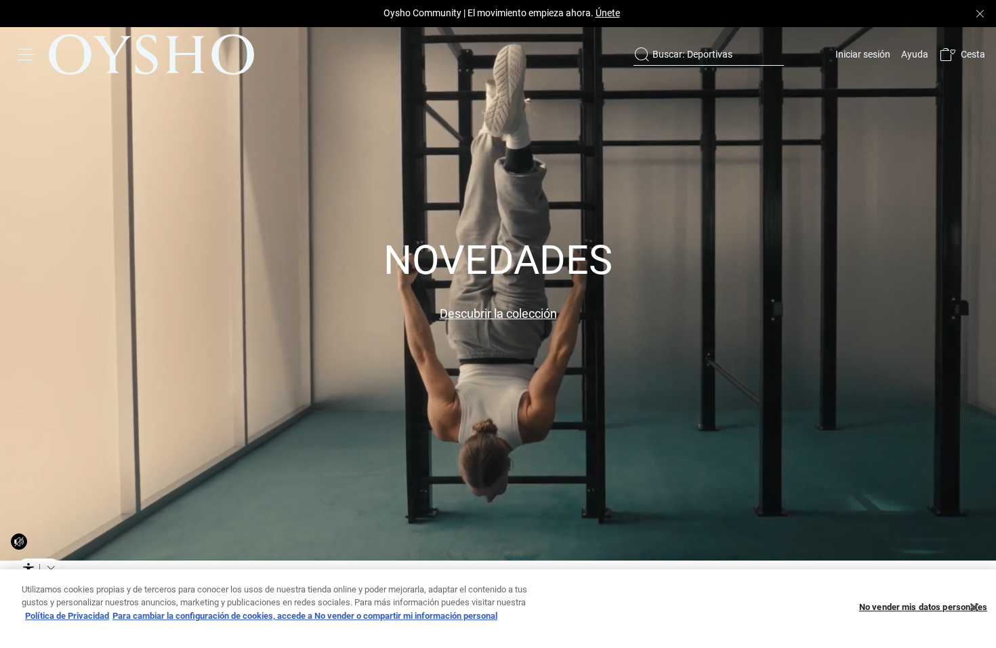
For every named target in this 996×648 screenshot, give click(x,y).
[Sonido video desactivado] (19, 541)
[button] (962, 54)
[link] (861, 54)
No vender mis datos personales (923, 608)
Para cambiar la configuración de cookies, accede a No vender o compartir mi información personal (304, 616)
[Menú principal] (27, 54)
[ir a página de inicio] (151, 54)
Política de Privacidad (67, 616)
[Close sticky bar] (979, 13)
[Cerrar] (974, 607)
